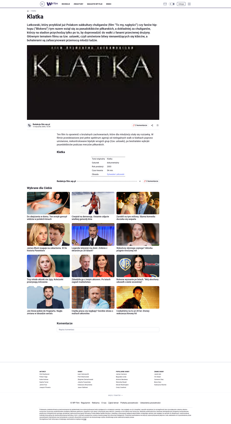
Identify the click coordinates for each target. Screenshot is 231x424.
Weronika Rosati (121, 382)
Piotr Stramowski (83, 377)
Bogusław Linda (121, 377)
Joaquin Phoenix (45, 387)
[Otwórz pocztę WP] (165, 4)
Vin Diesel (157, 377)
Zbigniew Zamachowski (85, 379)
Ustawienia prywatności (149, 403)
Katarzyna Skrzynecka (85, 385)
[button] (172, 4)
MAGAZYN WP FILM (94, 4)
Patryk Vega (43, 377)
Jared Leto (157, 374)
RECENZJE (66, 4)
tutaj (84, 419)
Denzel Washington (122, 385)
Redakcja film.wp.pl (41, 124)
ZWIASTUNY (78, 4)
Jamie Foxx (43, 385)
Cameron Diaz (159, 379)
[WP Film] (54, 4)
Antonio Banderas (122, 379)
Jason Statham (83, 387)
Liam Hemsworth (83, 374)
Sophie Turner (43, 382)
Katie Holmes (43, 379)
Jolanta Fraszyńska (84, 382)
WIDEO (108, 4)
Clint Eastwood (44, 374)
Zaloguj (181, 4)
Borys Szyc (157, 382)
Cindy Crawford (121, 387)
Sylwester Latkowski (115, 174)
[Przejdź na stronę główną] (42, 6)
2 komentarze (141, 125)
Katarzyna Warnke (160, 385)
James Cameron (121, 374)
